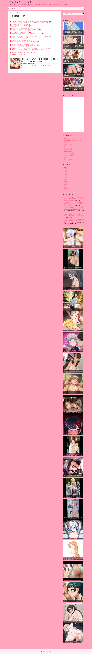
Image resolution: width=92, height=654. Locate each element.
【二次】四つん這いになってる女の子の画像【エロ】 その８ (23, 52)
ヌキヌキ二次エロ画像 (21, 2)
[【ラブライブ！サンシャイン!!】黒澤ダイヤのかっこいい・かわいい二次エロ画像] (73, 42)
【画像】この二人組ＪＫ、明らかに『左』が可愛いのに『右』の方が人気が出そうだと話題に (29, 50)
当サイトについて (12, 8)
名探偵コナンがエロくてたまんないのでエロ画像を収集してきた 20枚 (25, 44)
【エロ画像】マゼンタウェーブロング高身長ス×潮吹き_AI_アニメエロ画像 (25, 46)
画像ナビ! (66, 157)
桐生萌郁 (32, 63)
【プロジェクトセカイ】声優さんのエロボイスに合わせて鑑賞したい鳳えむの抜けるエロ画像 (74, 199)
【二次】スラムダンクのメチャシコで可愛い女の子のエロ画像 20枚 (24, 45)
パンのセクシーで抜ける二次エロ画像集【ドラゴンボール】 (73, 61)
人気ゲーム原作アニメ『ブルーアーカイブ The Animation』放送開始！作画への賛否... (28, 49)
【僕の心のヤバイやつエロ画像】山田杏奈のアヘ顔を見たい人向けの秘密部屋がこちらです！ (74, 204)
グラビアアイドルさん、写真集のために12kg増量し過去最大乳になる (24, 29)
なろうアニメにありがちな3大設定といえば (19, 32)
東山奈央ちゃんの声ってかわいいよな (18, 37)
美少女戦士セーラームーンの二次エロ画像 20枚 (20, 40)
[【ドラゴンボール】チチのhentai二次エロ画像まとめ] (73, 70)
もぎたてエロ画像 (68, 149)
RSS (19, 8)
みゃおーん (67, 146)
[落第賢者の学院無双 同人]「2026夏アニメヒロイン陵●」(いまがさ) (24, 28)
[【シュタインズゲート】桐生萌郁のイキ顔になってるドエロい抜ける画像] (15, 63)
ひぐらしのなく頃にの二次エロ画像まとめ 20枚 (20, 24)
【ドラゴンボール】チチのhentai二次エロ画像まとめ (73, 75)
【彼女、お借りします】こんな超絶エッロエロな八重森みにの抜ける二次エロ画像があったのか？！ (74, 221)
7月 (66, 170)
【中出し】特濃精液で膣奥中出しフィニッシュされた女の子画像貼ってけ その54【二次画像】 (30, 36)
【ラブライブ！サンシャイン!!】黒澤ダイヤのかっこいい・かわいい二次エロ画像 (74, 47)
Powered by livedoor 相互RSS (18, 54)
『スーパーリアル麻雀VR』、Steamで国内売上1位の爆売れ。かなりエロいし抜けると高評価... (29, 21)
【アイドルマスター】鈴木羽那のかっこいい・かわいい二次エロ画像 (73, 89)
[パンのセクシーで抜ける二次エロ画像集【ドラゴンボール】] (73, 56)
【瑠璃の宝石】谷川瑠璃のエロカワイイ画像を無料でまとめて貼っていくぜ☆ (73, 33)
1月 (66, 179)
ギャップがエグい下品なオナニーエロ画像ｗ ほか (21, 34)
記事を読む (24, 67)
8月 (66, 168)
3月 (66, 176)
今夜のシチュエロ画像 (70, 155)
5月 (66, 173)
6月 (66, 171)
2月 (66, 177)
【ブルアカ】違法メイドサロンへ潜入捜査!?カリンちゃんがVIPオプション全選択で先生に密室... (30, 22)
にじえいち (67, 142)
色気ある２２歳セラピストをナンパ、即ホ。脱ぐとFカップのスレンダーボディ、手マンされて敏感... (31, 48)
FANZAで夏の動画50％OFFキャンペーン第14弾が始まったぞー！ (24, 41)
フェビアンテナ (68, 151)
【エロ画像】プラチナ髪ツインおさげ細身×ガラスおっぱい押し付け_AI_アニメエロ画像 (28, 42)
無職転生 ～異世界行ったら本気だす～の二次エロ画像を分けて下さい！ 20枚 (26, 33)
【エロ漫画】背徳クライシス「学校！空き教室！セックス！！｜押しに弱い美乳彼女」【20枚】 (30, 38)
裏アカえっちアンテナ (70, 159)
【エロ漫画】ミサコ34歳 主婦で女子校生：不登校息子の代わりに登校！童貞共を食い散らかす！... (30, 30)
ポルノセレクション (69, 153)
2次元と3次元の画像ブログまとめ (72, 140)
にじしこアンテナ (68, 144)
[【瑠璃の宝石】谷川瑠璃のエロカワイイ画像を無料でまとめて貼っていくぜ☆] (73, 28)
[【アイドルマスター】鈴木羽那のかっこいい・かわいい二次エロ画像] (73, 84)
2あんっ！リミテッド (69, 138)
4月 (66, 174)
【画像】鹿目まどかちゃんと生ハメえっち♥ (19, 26)
